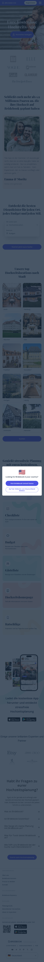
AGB (36, 945)
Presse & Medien (8, 881)
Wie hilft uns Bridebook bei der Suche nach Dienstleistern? (20, 845)
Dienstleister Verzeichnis (11, 909)
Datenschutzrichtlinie (25, 945)
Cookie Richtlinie (11, 945)
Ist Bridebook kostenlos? (16, 818)
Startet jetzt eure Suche (22, 247)
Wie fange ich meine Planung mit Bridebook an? (19, 827)
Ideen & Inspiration (9, 912)
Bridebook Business (9, 895)
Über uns (5, 875)
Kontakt (5, 885)
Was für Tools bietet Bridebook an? (20, 836)
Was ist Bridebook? (13, 811)
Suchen (22, 439)
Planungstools (7, 906)
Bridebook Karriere (9, 878)
